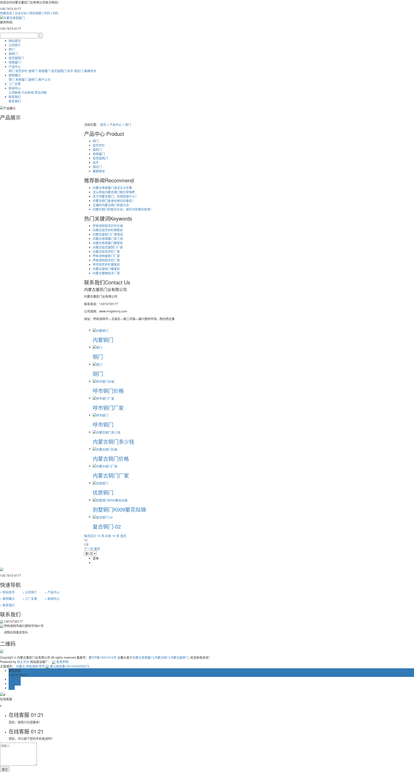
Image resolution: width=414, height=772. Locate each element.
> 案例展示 (7, 598)
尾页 (97, 549)
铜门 (12, 49)
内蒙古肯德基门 (143, 657)
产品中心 (15, 66)
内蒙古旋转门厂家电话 (108, 234)
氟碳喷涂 (90, 71)
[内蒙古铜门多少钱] (106, 432)
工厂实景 (15, 83)
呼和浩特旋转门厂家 (106, 256)
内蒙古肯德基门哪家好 (108, 243)
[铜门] (97, 347)
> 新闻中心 (52, 598)
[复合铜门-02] (103, 516)
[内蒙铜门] (100, 330)
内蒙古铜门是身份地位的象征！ (114, 200)
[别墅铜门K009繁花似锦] (110, 500)
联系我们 (15, 96)
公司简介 (15, 45)
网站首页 (15, 40)
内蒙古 (20, 666)
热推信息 (6, 13)
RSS (47, 13)
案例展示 (15, 75)
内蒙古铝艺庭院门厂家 (108, 247)
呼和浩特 (32, 666)
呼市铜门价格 (108, 390)
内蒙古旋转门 (179, 657)
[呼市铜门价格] (103, 381)
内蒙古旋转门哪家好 (106, 268)
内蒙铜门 (103, 339)
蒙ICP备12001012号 (102, 657)
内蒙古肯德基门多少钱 (108, 238)
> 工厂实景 (29, 598)
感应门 (78, 71)
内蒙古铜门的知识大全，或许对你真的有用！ (123, 209)
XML (56, 13)
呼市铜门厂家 (108, 407)
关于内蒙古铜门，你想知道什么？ (115, 196)
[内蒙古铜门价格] (105, 448)
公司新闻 (15, 92)
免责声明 (62, 661)
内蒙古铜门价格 (111, 458)
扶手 (70, 71)
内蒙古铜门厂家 (111, 475)
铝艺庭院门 (16, 58)
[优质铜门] (100, 483)
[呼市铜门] (100, 415)
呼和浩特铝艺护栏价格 (108, 225)
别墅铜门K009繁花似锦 (119, 509)
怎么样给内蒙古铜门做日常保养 (114, 192)
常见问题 (40, 92)
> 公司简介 (29, 592)
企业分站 (21, 13)
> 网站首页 (7, 592)
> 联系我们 (7, 605)
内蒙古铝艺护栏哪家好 (108, 230)
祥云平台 (23, 661)
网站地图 (35, 13)
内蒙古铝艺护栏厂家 (106, 251)
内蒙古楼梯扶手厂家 (106, 273)
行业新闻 (28, 92)
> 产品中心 (52, 592)
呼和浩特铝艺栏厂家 (106, 260)
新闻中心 (15, 88)
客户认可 (44, 79)
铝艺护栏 (22, 71)
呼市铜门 (103, 424)
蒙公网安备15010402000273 (69, 666)
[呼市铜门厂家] (103, 398)
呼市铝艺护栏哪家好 (106, 264)
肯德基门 (15, 62)
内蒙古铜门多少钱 (113, 441)
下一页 (88, 549)
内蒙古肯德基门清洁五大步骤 (112, 187)
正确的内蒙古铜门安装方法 (111, 205)
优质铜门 (103, 492)
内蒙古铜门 (161, 657)
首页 (103, 124)
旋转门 (13, 53)
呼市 (42, 666)
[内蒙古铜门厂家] (105, 466)
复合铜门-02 (107, 526)
